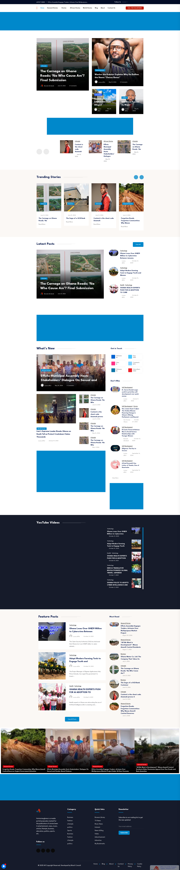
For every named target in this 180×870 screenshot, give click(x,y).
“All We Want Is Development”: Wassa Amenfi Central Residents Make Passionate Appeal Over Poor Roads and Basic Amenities (67, 769)
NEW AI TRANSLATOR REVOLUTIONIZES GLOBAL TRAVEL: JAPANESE (117, 570)
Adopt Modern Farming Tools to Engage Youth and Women (130, 273)
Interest (97, 827)
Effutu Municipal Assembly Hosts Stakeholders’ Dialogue (131, 221)
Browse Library (100, 817)
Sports (69, 830)
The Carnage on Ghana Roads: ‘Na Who (98, 428)
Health (122, 285)
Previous (39, 151)
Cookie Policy (139, 865)
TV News (98, 820)
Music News (99, 824)
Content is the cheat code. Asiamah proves (97, 414)
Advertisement (100, 837)
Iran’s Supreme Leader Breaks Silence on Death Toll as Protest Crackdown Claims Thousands (54, 434)
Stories (64, 8)
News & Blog (99, 830)
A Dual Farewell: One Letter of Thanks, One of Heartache (130, 465)
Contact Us (111, 8)
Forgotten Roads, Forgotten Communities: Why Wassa (103, 221)
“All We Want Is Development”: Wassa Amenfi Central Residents (131, 645)
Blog (96, 8)
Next (46, 151)
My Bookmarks (100, 843)
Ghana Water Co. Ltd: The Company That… (61, 2)
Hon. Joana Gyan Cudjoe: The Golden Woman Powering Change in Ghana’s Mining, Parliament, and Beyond (130, 413)
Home (42, 8)
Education (98, 94)
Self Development (127, 387)
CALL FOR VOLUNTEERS (135, 8)
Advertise (98, 840)
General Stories (52, 8)
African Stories (75, 8)
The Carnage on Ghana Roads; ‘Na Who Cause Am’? (130, 671)
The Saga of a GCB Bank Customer (67, 288)
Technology (123, 250)
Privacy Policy (130, 865)
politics (125, 97)
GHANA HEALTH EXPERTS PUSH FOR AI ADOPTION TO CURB (130, 290)
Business (43, 203)
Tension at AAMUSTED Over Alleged (102, 102)
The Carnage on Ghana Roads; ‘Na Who (98, 400)
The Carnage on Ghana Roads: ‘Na (109, 147)
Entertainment (100, 70)
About (103, 8)
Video (97, 834)
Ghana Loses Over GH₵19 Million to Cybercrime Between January (130, 256)
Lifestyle (72, 70)
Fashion (70, 820)
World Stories (87, 8)
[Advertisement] (90, 17)
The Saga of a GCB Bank (48, 218)
